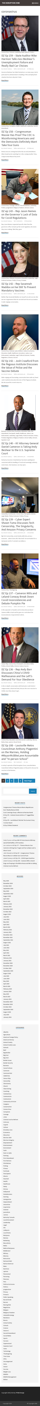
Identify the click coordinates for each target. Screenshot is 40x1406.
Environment (7, 1148)
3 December (30, 456)
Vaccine (15, 357)
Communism (12, 514)
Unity (5, 1364)
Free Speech (12, 433)
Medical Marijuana (8, 1248)
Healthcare (23, 126)
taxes (5, 1348)
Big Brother (6, 1053)
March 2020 (6, 986)
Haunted (6, 1179)
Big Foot (5, 1055)
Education (24, 278)
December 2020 (7, 963)
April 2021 (6, 953)
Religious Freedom (19, 208)
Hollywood (6, 1191)
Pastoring (6, 1276)
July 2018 (6, 1014)
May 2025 (6, 881)
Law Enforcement (20, 740)
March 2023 (6, 901)
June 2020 (6, 978)
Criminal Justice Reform (16, 351)
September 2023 (8, 894)
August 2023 (7, 896)
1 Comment (18, 762)
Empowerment (7, 1143)
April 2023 (6, 899)
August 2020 (7, 973)
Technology (6, 1351)
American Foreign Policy (10, 1037)
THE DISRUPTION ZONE (11, 3)
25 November (30, 606)
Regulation (4, 357)
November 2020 (8, 966)
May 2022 (6, 922)
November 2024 (8, 883)
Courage (11, 205)
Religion (5, 1310)
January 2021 (7, 960)
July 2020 (6, 976)
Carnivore (6, 1071)
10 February (30, 148)
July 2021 (6, 945)
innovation (22, 353)
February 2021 (7, 958)
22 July (26, 762)
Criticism (11, 52)
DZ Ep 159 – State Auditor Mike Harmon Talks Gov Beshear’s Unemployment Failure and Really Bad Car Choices (19, 60)
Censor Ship (4, 664)
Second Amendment (9, 1333)
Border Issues (7, 1060)
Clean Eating (7, 1089)
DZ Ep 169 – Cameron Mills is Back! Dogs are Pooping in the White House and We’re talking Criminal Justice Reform (20, 863)
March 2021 (6, 955)
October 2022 (7, 912)
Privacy (19, 280)
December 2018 (7, 1002)
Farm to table (7, 1153)
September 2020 (8, 971)
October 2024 (7, 886)
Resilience (6, 1318)
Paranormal (6, 1274)
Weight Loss (7, 1372)
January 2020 (7, 991)
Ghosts (5, 1176)
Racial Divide (17, 742)
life (4, 1228)
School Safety (28, 438)
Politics (32, 52)
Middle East (6, 1251)
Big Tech (6, 1058)
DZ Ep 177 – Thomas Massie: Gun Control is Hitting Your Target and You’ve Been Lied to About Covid (19, 847)
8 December (30, 374)
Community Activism (9, 1101)
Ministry (5, 1256)
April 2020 (6, 984)
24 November (30, 682)
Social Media (7, 1336)
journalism (6, 1212)
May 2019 (6, 994)
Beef (4, 1050)
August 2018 (7, 1012)
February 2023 (7, 904)
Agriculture (6, 1034)
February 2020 (7, 989)
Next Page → (29, 781)
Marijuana (6, 1235)
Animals (5, 1047)
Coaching (6, 1091)
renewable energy (8, 1315)
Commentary (7, 1094)
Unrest (5, 1366)
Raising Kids (7, 1305)
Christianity (7, 1083)
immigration (7, 1199)
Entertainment (7, 1145)
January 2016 (7, 1017)
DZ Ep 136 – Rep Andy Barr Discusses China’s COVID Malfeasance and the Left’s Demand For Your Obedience (17, 674)
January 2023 (7, 906)
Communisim (7, 1096)
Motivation (6, 1258)
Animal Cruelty (7, 1042)
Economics (18, 278)
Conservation (7, 1107)
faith (29, 431)
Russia (5, 1320)
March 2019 (6, 996)
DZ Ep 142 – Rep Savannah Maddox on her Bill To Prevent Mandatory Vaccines (18, 287)
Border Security (8, 1063)
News (22, 52)
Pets (4, 1282)
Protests (24, 280)
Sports (5, 1338)
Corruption (12, 126)
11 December (30, 293)
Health (18, 126)
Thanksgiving (13, 590)
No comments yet (20, 69)
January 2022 (7, 932)
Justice (27, 353)
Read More (4, 80)
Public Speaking (8, 1297)
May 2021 (6, 950)
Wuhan (5, 1379)
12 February (30, 69)
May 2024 (6, 891)
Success (5, 1341)
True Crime (6, 1356)
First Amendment (25, 205)
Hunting (5, 1197)
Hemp (5, 1186)
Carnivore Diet (7, 1073)
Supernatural (7, 1343)
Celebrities (6, 1076)
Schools (27, 208)
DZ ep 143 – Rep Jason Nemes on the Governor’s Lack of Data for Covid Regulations (19, 214)
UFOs (5, 1359)
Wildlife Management (9, 1377)
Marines (35, 740)
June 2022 (6, 919)
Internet (33, 514)
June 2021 (6, 948)
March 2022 (6, 927)
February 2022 (7, 930)
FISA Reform (7, 1163)
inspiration (6, 1207)
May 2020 (6, 981)
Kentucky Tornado (8, 1217)
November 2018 (8, 1004)
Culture (25, 351)
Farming (5, 1155)
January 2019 (7, 999)
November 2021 (8, 937)
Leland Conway (7, 69)
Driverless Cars (7, 1130)
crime (5, 1117)
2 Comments (18, 221)
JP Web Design (19, 1393)
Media (21, 435)
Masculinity (6, 1243)
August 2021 (7, 942)
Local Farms (7, 1233)
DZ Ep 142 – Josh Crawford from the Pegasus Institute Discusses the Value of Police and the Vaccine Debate (19, 366)
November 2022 (8, 909)
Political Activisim (6, 280)
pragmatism (9, 208)
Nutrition (6, 1269)
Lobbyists (6, 1230)
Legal (36, 278)
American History (8, 1040)
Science (32, 208)
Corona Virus (5, 52)
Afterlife (5, 1032)
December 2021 (7, 935)
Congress (6, 1104)
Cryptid (5, 1125)
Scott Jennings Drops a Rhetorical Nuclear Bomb (18, 812)
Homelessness (7, 1194)
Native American (8, 1264)
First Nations (7, 1161)
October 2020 (7, 968)
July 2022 (6, 917)
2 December (30, 532)
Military (5, 1253)
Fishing (5, 1166)
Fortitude (6, 1171)
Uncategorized (7, 1361)
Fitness (5, 1168)
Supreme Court (5, 440)
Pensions (6, 1279)
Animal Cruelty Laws (9, 1045)
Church (5, 1086)
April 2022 (6, 924)
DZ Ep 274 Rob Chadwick (10, 825)
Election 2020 (7, 1137)
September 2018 (8, 1009)
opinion (27, 52)
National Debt (7, 1261)
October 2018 (7, 1007)
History (5, 1189)
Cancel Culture (7, 1068)
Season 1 (6, 1330)
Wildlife (5, 1374)
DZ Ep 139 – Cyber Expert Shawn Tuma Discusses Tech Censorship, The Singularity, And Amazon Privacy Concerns (18, 524)
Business (3, 431)
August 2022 (7, 914)
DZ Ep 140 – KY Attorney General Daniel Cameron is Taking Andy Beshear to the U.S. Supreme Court (19, 448)
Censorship (4, 514)
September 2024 (8, 888)
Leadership (18, 52)
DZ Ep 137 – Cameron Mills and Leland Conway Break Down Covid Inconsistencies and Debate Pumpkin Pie (19, 598)
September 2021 (8, 940)
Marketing (6, 1240)
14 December (28, 221)
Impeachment (7, 1202)
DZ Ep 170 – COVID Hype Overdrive (24, 858)
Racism (5, 1302)
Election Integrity (8, 1140)
